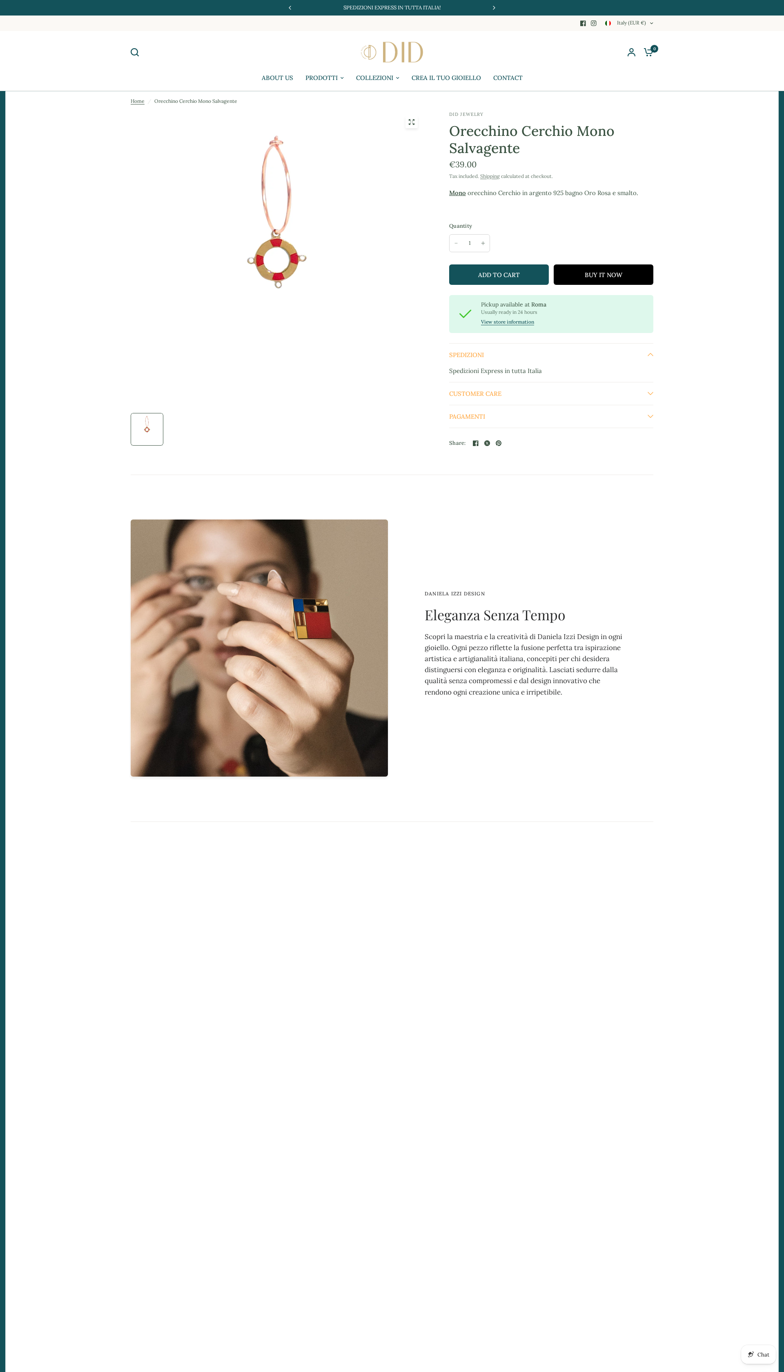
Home (138, 101)
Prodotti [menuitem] (321, 78)
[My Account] (631, 52)
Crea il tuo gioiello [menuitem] (446, 78)
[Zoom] (411, 122)
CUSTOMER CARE (475, 393)
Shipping (490, 176)
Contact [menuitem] (508, 78)
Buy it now (603, 275)
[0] (646, 52)
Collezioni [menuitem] (374, 78)
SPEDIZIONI (466, 355)
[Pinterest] (498, 443)
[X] (487, 443)
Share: (457, 443)
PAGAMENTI (467, 416)
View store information (507, 322)
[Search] (137, 52)
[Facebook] (583, 23)
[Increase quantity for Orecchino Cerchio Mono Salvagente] (483, 243)
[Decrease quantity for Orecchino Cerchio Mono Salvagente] (456, 243)
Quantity (460, 225)
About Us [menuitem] (277, 78)
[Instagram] (593, 23)
